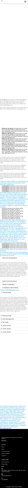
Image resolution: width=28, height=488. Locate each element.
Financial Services (5, 451)
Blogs (2, 466)
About (2, 449)
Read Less (8, 428)
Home (2, 447)
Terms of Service (5, 462)
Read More (3, 428)
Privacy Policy (4, 464)
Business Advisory (5, 453)
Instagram (3, 440)
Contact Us (3, 455)
